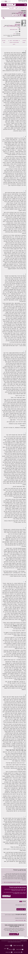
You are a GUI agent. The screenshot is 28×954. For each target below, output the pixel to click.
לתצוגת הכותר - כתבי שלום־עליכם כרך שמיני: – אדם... (14, 42)
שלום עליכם (21, 12)
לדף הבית (26, 936)
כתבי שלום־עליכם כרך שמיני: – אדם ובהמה (18, 8)
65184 (6, 1)
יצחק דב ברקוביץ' (14, 7)
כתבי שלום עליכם (6, 7)
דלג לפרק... (15, 15)
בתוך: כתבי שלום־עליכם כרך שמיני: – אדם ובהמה (12, 27)
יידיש (15, 33)
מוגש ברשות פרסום (13, 29)
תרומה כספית (10, 4)
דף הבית (25, 7)
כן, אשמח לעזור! (14, 934)
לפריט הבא (3, 41)
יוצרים (20, 7)
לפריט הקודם (24, 41)
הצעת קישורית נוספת (20, 920)
